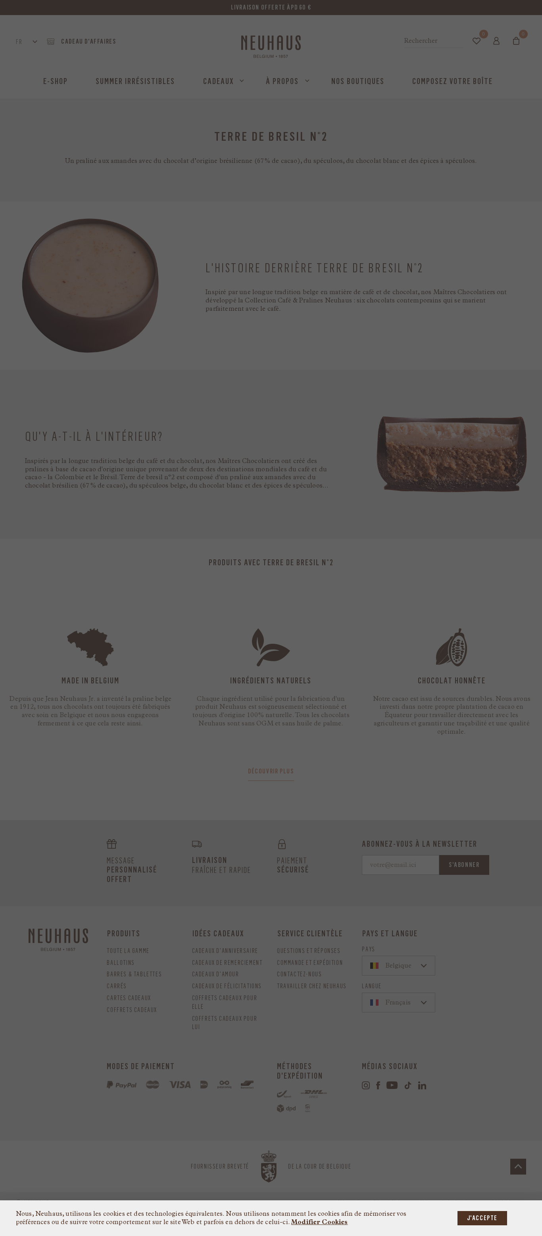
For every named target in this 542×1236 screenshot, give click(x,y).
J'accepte (482, 1218)
